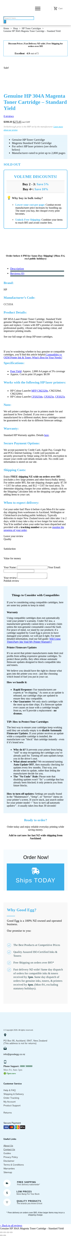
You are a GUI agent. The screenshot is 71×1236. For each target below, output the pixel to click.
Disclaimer (8, 1161)
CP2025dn (37, 396)
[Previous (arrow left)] (1, 1235)
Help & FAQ (9, 1090)
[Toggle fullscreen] (4, 1232)
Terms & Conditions (13, 1164)
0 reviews (9, 116)
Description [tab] (17, 268)
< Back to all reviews (11, 1225)
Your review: (10, 577)
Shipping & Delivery (13, 1094)
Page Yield (15, 371)
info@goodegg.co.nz (14, 1054)
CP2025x (60, 396)
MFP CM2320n (39, 390)
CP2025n (49, 396)
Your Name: (10, 567)
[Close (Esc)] (11, 1232)
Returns (7, 1112)
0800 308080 (26, 1066)
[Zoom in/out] (1, 1232)
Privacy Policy (10, 1157)
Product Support (11, 1105)
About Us (8, 1145)
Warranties (9, 1168)
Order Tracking (11, 1098)
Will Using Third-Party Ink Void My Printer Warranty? (34, 640)
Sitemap (7, 1172)
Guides (7, 1153)
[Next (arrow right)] (4, 1235)
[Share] (8, 1232)
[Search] (4, 21)
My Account (9, 1101)
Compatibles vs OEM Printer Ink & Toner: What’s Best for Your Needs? (33, 356)
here (46, 435)
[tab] (17, 273)
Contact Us (9, 1149)
